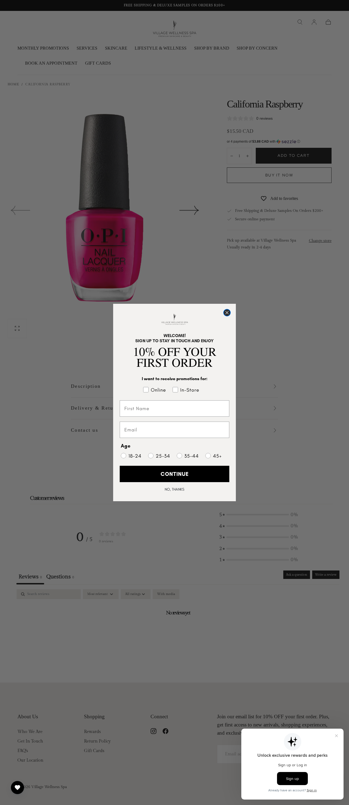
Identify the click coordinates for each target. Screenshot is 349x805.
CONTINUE (175, 474)
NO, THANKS (174, 489)
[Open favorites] (17, 787)
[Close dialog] (227, 312)
